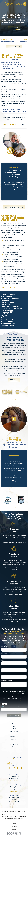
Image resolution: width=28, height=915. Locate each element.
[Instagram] (14, 768)
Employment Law (14, 736)
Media (14, 726)
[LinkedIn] (10, 768)
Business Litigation (14, 734)
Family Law (14, 739)
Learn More (14, 380)
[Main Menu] (2, 4)
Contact (14, 747)
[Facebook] (17, 768)
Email (2, 667)
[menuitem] (14, 824)
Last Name (4, 653)
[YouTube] (21, 768)
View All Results (14, 46)
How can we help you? (6, 680)
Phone (3, 660)
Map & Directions (14, 780)
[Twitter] (6, 768)
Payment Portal (14, 744)
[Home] (13, 4)
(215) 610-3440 (14, 759)
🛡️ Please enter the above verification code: (12, 707)
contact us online (12, 124)
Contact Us (14, 27)
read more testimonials (14, 207)
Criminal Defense (14, 729)
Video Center (14, 741)
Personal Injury (14, 731)
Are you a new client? (6, 674)
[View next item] (15, 202)
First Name (4, 646)
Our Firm (14, 723)
